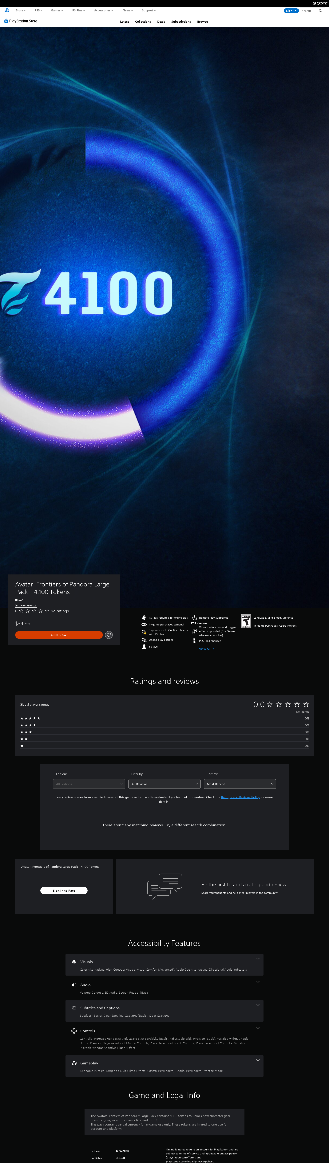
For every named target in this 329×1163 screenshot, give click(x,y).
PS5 (37, 10)
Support (147, 10)
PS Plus (77, 10)
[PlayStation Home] (7, 10)
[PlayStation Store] (22, 21)
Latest (124, 21)
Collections (143, 21)
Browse (202, 21)
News (126, 10)
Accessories (102, 10)
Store (19, 10)
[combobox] (89, 784)
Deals (161, 21)
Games (56, 10)
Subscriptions (181, 21)
